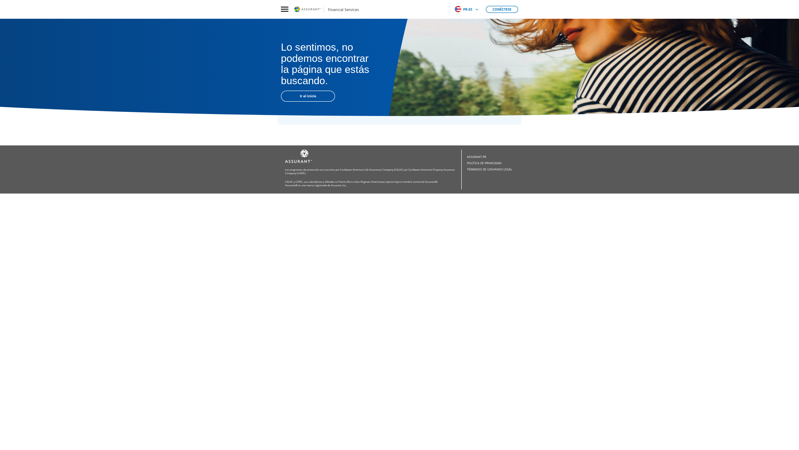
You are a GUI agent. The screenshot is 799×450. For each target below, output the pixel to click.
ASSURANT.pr (476, 157)
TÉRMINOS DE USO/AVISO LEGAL (489, 169)
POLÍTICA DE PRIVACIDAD (484, 163)
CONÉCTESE (502, 9)
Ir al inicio (308, 96)
